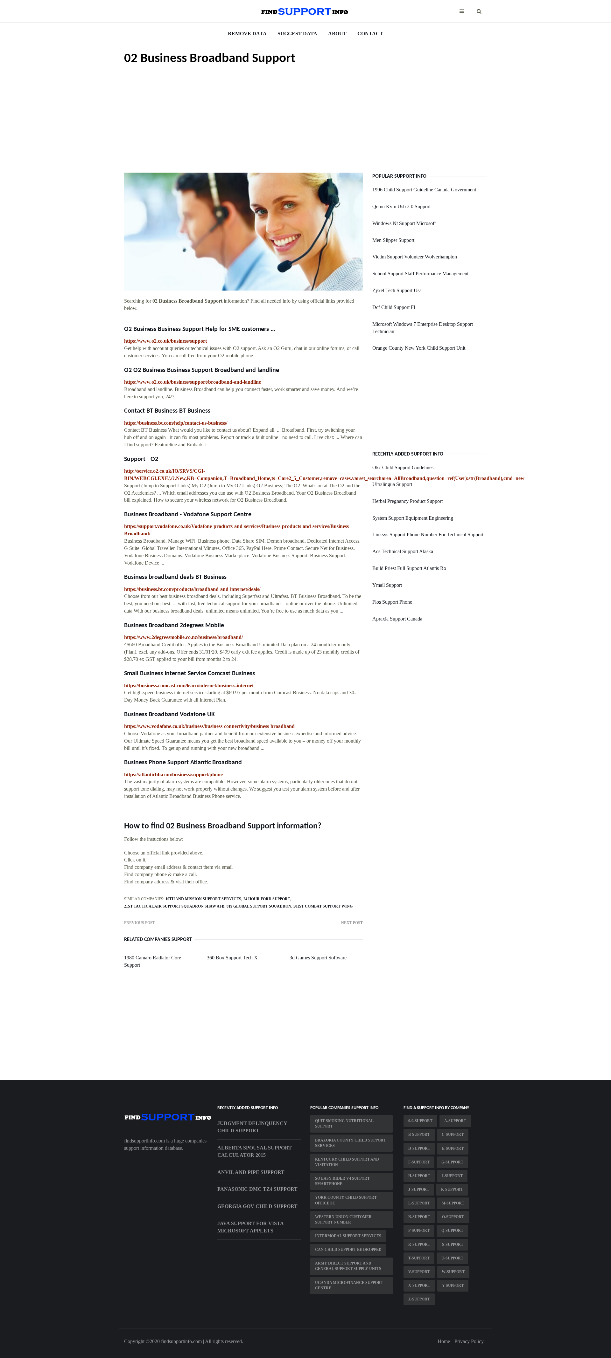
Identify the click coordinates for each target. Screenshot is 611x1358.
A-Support (455, 1121)
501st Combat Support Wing (323, 906)
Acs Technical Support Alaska (402, 551)
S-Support (452, 1244)
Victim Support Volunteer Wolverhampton (414, 256)
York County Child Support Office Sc (346, 1200)
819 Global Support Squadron (259, 906)
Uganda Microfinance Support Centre (349, 1285)
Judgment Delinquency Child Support (252, 1127)
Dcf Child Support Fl (393, 307)
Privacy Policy (469, 1341)
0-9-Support (420, 1121)
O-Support (453, 1217)
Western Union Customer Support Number (343, 1219)
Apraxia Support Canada (397, 618)
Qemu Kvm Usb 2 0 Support (401, 206)
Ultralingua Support (392, 484)
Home (444, 1341)
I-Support (452, 1176)
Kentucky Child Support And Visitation (347, 1162)
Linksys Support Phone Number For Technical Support (427, 534)
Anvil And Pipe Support (250, 1172)
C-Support (453, 1134)
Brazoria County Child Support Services (350, 1143)
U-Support (452, 1258)
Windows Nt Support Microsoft (404, 223)
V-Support (419, 1272)
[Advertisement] (305, 118)
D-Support (419, 1148)
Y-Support (453, 1285)
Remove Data (247, 33)
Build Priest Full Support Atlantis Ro (409, 568)
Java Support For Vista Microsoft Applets (250, 1227)
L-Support (419, 1203)
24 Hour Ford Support (266, 899)
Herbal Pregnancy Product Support (407, 501)
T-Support (419, 1258)
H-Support (419, 1176)
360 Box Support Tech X (232, 957)
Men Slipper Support (393, 240)
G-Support (452, 1162)
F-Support (419, 1162)
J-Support (418, 1189)
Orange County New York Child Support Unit (418, 348)
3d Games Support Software (318, 957)
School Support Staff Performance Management (420, 273)
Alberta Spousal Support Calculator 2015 (254, 1151)
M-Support (453, 1203)
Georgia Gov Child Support (257, 1206)
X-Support (419, 1285)
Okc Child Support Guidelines (402, 467)
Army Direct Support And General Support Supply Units (348, 1266)
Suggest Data (297, 33)
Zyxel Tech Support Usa (397, 290)
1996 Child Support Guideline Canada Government (424, 189)
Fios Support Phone (392, 602)
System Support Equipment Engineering (412, 518)
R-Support (419, 1244)
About (337, 33)
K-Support (452, 1189)
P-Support (419, 1230)
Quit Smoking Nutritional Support (344, 1123)
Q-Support (452, 1230)
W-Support (453, 1272)
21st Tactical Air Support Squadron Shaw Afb (174, 906)
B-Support (419, 1134)
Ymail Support (387, 585)
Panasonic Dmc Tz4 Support (257, 1189)
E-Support (453, 1148)
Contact (370, 33)
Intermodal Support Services (348, 1236)
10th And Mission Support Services (203, 899)
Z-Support (419, 1299)
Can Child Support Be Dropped (348, 1249)
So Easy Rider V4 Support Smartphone (342, 1181)
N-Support (419, 1217)
